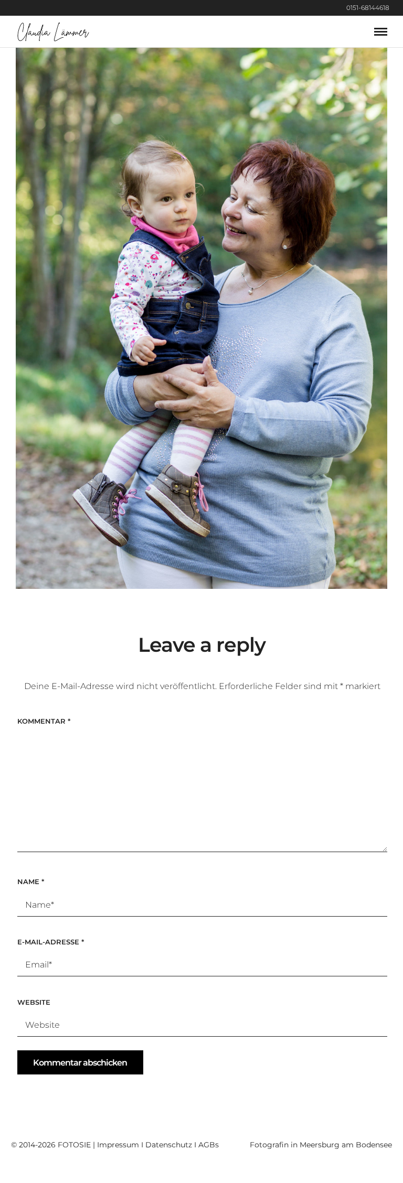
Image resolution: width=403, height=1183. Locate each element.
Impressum (118, 1144)
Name (30, 881)
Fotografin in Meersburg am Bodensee (321, 1144)
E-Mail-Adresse (50, 942)
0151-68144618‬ (367, 8)
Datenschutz (168, 1144)
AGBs (208, 1144)
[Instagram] (400, 8)
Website (33, 1002)
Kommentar (43, 721)
